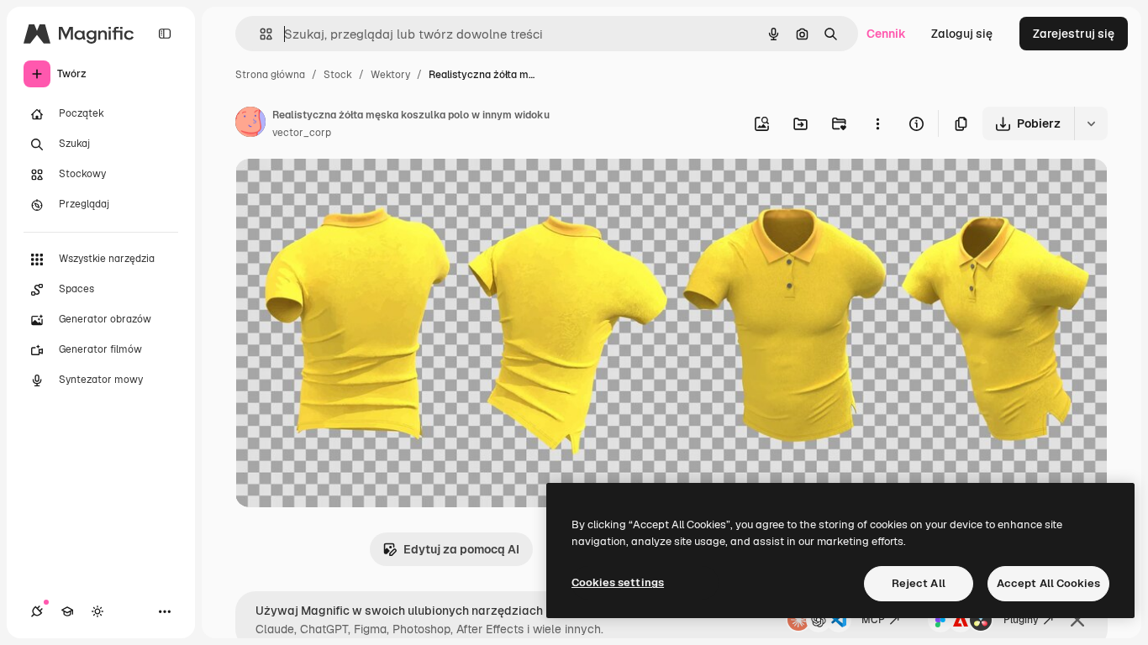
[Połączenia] (37, 611)
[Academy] (67, 611)
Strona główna (270, 74)
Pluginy (1021, 620)
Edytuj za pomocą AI (461, 549)
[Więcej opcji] (877, 123)
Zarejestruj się (1073, 33)
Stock (338, 74)
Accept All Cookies (1048, 583)
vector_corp (301, 132)
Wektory (390, 74)
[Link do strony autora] (250, 124)
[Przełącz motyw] (97, 611)
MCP (873, 620)
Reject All (918, 583)
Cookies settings (617, 582)
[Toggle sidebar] (164, 33)
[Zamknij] (1077, 620)
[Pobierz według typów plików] (1091, 123)
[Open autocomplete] (259, 34)
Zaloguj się (962, 33)
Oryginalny (351, 191)
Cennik (886, 33)
